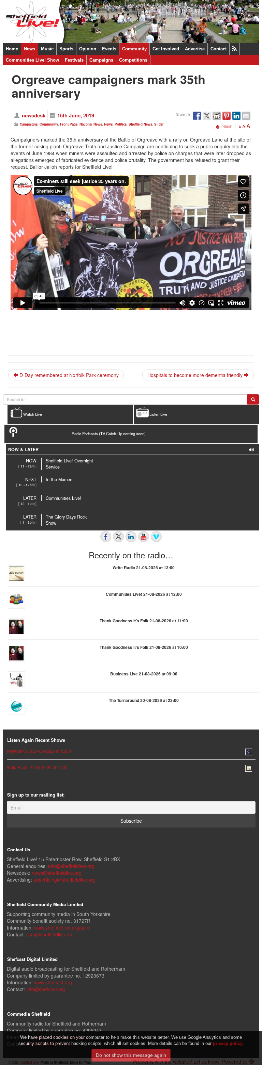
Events (109, 48)
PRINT (226, 127)
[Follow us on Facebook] (105, 536)
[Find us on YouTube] (143, 536)
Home (12, 48)
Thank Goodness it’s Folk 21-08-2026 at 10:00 (144, 647)
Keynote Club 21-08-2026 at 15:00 (39, 751)
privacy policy (228, 1043)
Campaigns (101, 60)
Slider (159, 124)
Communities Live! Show (32, 60)
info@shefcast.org (46, 989)
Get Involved (165, 48)
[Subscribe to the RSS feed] (234, 49)
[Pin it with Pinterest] (226, 116)
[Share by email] (246, 116)
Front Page (68, 124)
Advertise (195, 48)
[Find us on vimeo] (156, 536)
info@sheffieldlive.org (71, 866)
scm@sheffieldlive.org (50, 934)
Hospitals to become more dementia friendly (195, 375)
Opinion (87, 48)
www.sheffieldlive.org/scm (61, 927)
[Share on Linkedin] (236, 116)
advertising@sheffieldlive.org (64, 879)
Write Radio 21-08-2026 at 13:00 (144, 567)
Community (134, 48)
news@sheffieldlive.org (57, 872)
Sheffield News (140, 124)
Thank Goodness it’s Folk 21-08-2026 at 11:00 (144, 621)
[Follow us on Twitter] (118, 536)
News (29, 48)
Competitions (133, 60)
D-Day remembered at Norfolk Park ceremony (68, 375)
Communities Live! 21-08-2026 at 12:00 (144, 594)
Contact (218, 48)
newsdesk (33, 115)
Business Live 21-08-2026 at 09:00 (143, 674)
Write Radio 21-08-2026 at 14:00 (37, 767)
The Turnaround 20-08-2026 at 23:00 (144, 700)
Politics (121, 124)
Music (47, 48)
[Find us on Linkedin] (131, 536)
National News (90, 124)
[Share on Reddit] (217, 116)
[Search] (253, 399)
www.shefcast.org (53, 982)
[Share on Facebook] (197, 116)
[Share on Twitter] (207, 116)
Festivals (74, 60)
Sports (66, 48)
